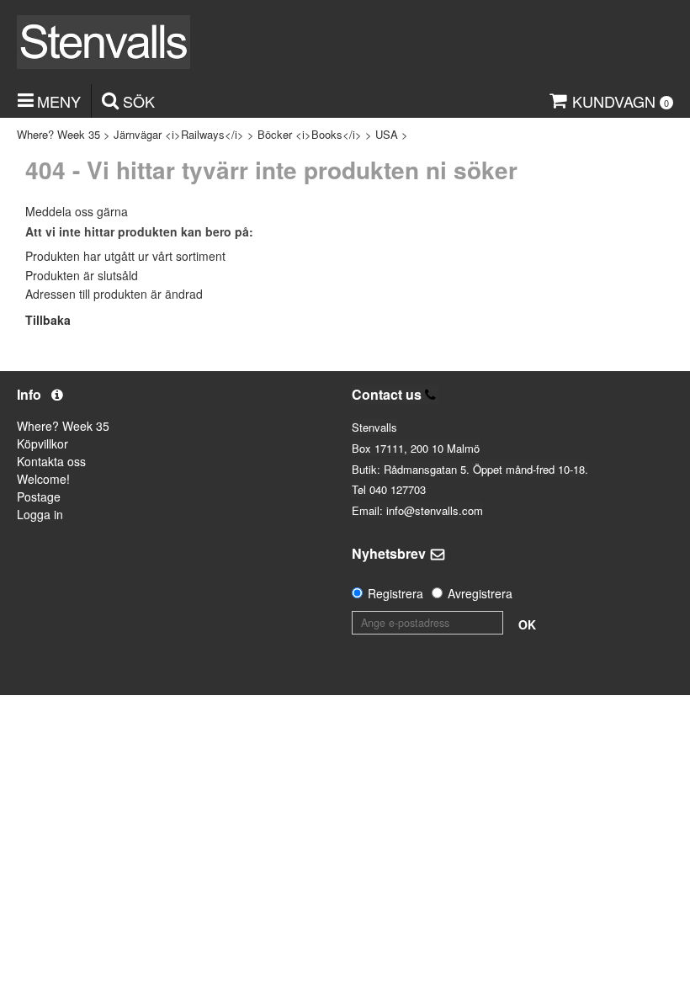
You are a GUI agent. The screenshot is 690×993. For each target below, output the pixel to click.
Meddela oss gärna (76, 211)
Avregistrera (480, 593)
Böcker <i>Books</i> (309, 134)
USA (386, 134)
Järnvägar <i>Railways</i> (179, 134)
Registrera (395, 593)
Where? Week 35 (58, 134)
